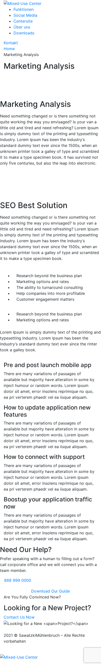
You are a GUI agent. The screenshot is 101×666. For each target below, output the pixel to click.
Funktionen (23, 9)
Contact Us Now (19, 617)
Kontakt (11, 42)
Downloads (23, 32)
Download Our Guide (50, 591)
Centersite (23, 21)
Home (9, 48)
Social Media (25, 15)
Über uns (21, 27)
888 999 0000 (17, 580)
